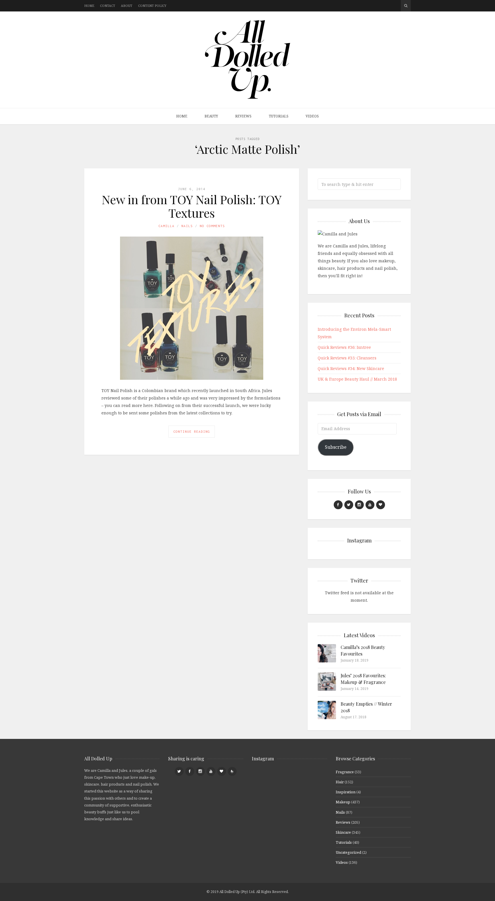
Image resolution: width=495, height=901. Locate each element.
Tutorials (278, 116)
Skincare (343, 832)
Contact (107, 5)
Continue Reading (191, 431)
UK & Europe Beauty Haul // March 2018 (357, 379)
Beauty (211, 116)
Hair (340, 781)
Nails (187, 226)
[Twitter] (348, 504)
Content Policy (152, 5)
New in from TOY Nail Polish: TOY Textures (192, 206)
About (126, 5)
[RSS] (232, 771)
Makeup (343, 801)
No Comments (212, 226)
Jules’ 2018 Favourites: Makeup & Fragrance (363, 678)
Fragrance (345, 771)
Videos (312, 116)
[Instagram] (359, 504)
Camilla (166, 226)
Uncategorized (348, 852)
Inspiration (345, 791)
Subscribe (335, 447)
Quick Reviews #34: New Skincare (351, 368)
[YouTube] (370, 504)
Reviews (243, 116)
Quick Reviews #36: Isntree (344, 347)
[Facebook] (338, 504)
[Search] (406, 5)
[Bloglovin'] (380, 504)
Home (89, 5)
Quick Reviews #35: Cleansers (347, 358)
